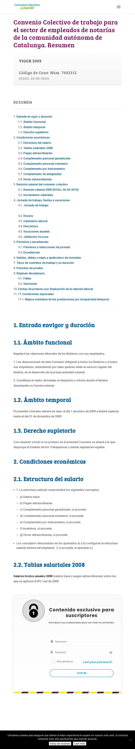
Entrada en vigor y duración (34, 116)
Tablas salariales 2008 (38, 148)
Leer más (79, 743)
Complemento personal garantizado (47, 158)
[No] (130, 740)
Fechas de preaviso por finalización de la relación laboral (55, 289)
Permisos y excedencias (33, 242)
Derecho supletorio (36, 132)
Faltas (27, 278)
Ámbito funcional (34, 122)
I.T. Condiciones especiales (36, 294)
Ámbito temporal (34, 127)
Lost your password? (97, 662)
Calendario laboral (35, 221)
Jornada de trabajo (36, 205)
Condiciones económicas (33, 137)
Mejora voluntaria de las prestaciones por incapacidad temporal (67, 299)
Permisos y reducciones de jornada (46, 247)
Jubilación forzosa (35, 236)
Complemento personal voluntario (45, 163)
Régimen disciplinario (31, 273)
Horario (28, 216)
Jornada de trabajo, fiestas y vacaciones (43, 200)
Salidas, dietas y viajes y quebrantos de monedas (49, 257)
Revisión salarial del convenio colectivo (42, 184)
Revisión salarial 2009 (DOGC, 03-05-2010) (51, 189)
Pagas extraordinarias (37, 153)
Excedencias (31, 252)
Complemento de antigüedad (42, 174)
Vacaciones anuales (36, 231)
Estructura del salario (37, 142)
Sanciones (30, 283)
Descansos (30, 226)
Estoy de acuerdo (60, 743)
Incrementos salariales (38, 195)
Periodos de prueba (30, 268)
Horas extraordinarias (37, 179)
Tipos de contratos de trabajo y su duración (45, 262)
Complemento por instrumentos (44, 168)
